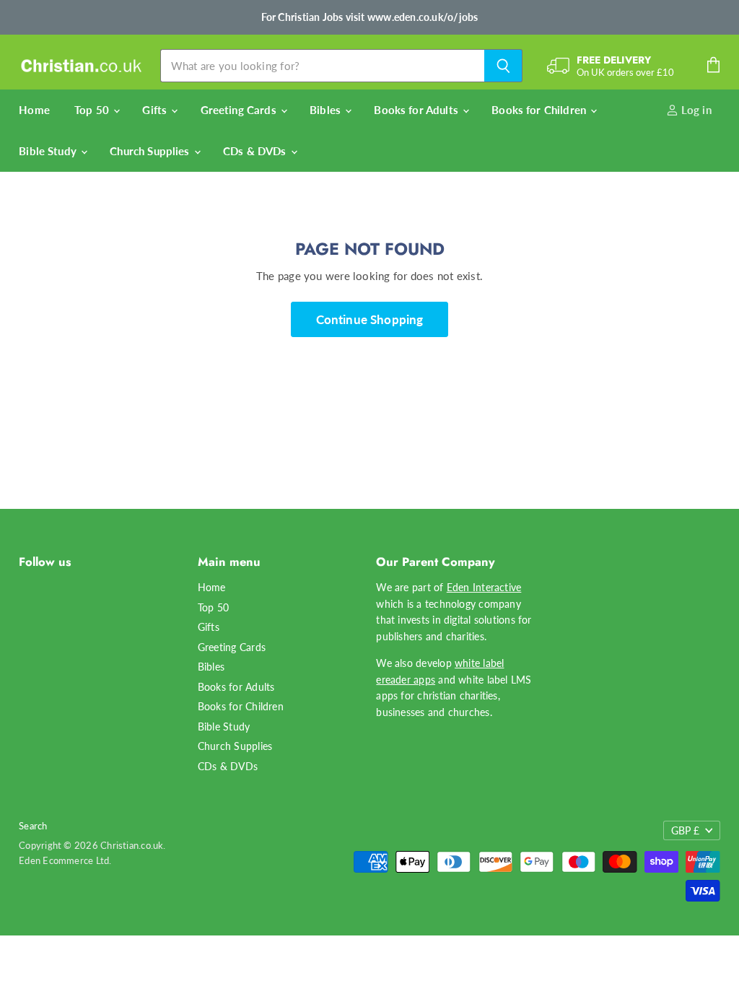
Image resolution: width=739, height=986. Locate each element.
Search (33, 826)
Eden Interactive (484, 587)
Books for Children (540, 109)
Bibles (327, 109)
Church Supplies (151, 150)
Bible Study (49, 150)
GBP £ (685, 830)
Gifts (156, 109)
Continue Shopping (370, 319)
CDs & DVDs (256, 150)
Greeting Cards (240, 109)
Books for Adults (417, 109)
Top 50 (93, 109)
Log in (695, 109)
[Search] (503, 65)
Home (34, 109)
